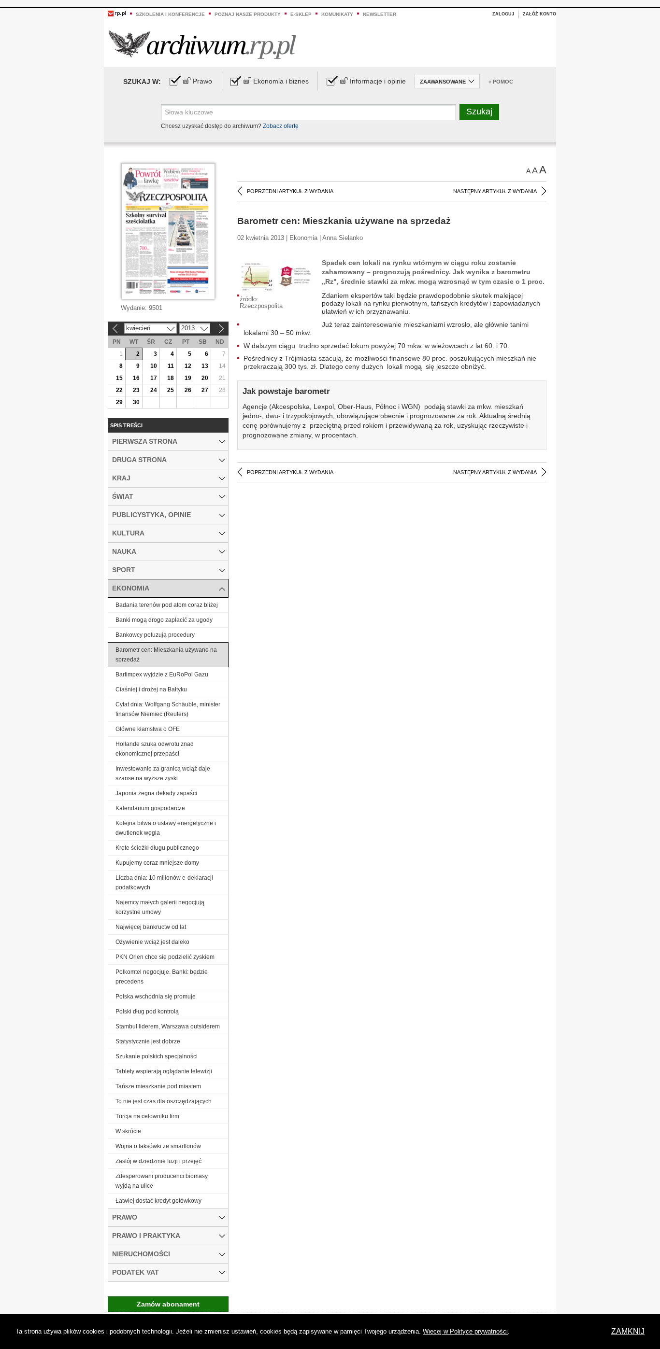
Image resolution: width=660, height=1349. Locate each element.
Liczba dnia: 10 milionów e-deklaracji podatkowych (164, 882)
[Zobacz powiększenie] (276, 277)
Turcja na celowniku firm (147, 1116)
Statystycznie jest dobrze (147, 1041)
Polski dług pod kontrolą (147, 1011)
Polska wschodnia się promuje (155, 996)
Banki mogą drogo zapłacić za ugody (164, 620)
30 (136, 402)
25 (170, 390)
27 (204, 390)
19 (188, 378)
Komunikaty (337, 14)
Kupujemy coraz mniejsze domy (157, 862)
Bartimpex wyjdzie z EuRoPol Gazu (161, 674)
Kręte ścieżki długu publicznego (157, 847)
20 (204, 378)
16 (136, 378)
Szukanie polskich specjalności (156, 1056)
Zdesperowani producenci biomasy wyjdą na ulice (161, 1181)
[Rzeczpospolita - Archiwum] (202, 44)
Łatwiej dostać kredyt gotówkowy (158, 1200)
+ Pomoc (500, 81)
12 (188, 366)
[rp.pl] (117, 13)
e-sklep (301, 14)
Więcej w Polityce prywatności (465, 1331)
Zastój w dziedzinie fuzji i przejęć (158, 1161)
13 (204, 366)
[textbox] (308, 112)
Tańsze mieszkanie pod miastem (158, 1086)
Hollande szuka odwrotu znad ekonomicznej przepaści (154, 749)
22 (119, 390)
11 (171, 366)
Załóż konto (539, 14)
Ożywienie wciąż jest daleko (152, 942)
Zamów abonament (168, 1304)
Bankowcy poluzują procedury (155, 635)
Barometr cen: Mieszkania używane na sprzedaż (166, 654)
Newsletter (379, 14)
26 (188, 390)
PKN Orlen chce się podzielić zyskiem (165, 957)
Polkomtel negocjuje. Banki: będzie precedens (161, 977)
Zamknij (628, 1331)
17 (153, 378)
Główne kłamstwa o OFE (147, 729)
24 (153, 390)
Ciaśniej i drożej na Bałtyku (151, 689)
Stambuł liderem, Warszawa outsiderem (167, 1026)
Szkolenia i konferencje (170, 14)
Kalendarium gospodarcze (150, 808)
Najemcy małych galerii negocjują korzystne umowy (159, 907)
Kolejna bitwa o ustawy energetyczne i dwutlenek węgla (165, 828)
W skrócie (128, 1131)
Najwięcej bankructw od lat (150, 927)
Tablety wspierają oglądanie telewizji (163, 1071)
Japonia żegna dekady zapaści (156, 793)
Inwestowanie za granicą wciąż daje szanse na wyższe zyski (162, 773)
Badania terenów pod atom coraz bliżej (166, 605)
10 (153, 366)
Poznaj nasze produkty (248, 14)
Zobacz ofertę (281, 126)
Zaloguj (503, 14)
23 (136, 390)
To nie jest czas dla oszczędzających (163, 1101)
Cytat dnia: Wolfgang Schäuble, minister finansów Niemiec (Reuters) (167, 709)
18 (170, 378)
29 (119, 402)
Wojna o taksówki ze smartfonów (158, 1146)
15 (119, 378)
